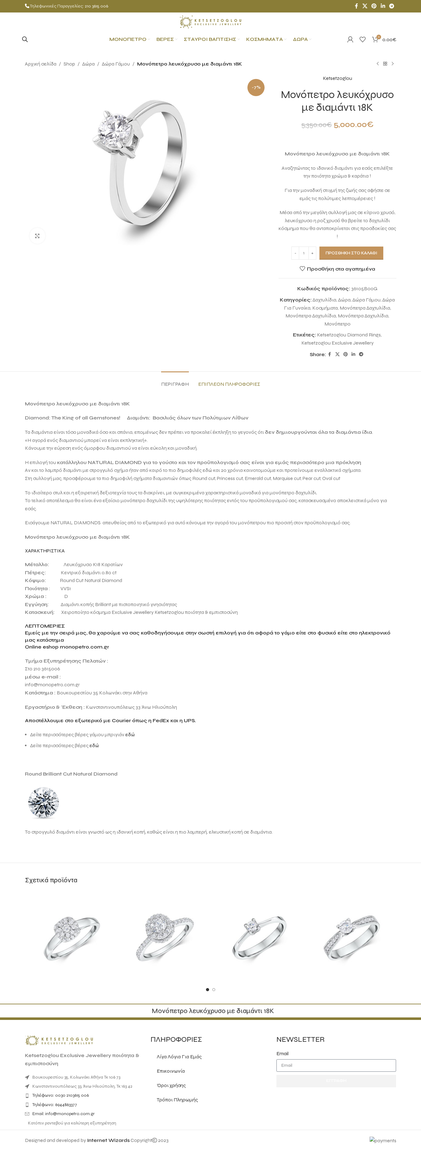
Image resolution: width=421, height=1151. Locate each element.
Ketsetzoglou (337, 78)
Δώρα (88, 64)
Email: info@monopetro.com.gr (63, 1113)
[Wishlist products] (362, 39)
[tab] (175, 380)
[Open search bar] (25, 39)
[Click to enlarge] (37, 235)
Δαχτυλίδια (324, 300)
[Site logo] (210, 21)
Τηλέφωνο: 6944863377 (54, 1104)
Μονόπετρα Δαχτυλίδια (365, 308)
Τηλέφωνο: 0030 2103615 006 (60, 1095)
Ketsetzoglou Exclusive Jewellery (337, 343)
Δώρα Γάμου (116, 64)
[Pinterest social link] (374, 6)
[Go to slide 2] (213, 989)
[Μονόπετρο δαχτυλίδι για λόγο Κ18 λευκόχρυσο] (257, 936)
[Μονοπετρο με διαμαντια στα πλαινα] (351, 936)
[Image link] (59, 1040)
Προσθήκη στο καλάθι (351, 253)
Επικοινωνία (171, 1071)
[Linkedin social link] (383, 6)
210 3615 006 (96, 6)
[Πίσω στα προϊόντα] (385, 64)
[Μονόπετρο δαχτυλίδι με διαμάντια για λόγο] (70, 936)
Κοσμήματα (325, 308)
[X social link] (364, 6)
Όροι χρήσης (171, 1085)
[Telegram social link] (391, 6)
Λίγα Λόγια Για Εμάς (179, 1057)
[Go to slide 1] (207, 989)
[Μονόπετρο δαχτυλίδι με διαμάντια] (163, 936)
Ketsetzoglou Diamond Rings (349, 335)
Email (282, 1053)
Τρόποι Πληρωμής (177, 1100)
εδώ (130, 734)
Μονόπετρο (337, 324)
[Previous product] (377, 64)
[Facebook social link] (356, 6)
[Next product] (392, 64)
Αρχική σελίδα (40, 64)
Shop (69, 64)
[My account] (350, 39)
